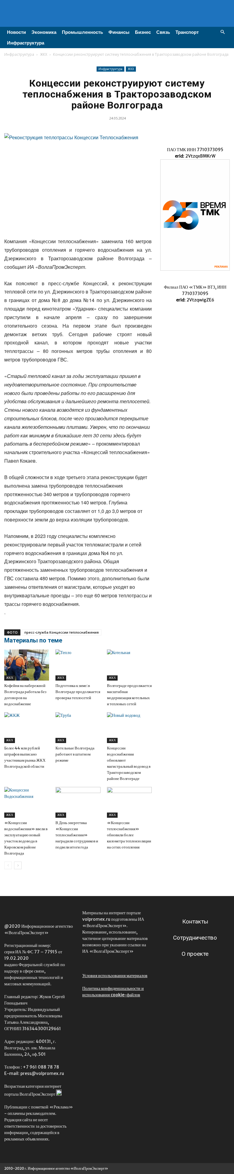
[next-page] (18, 865)
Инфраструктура (25, 42)
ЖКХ (43, 54)
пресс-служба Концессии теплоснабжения (61, 632)
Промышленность (82, 32)
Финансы (118, 32)
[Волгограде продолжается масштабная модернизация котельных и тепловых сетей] (129, 664)
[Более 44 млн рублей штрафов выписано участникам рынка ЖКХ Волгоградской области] (26, 727)
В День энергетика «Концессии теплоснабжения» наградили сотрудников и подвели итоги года (76, 835)
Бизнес (143, 32)
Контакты (195, 921)
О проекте (195, 953)
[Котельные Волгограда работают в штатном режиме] (77, 727)
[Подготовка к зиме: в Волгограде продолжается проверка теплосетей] (77, 664)
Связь (163, 32)
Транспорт (187, 32)
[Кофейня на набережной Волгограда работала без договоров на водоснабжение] (26, 664)
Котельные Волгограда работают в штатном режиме (74, 754)
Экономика (43, 32)
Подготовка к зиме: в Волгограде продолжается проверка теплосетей (77, 691)
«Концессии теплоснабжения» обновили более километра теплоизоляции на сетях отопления (129, 835)
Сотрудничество (195, 937)
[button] (222, 32)
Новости (16, 32)
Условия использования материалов (114, 975)
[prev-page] (8, 865)
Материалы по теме (33, 640)
